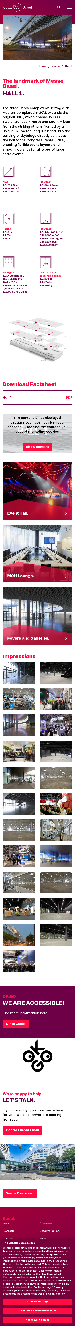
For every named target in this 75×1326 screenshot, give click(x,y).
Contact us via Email (22, 1130)
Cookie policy (56, 1293)
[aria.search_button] (58, 7)
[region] (37, 1282)
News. (6, 1223)
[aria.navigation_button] (69, 7)
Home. (43, 66)
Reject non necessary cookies (37, 1310)
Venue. (56, 66)
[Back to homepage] (17, 7)
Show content (37, 447)
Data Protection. (50, 1230)
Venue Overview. (19, 1193)
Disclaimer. (46, 1223)
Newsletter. (9, 1230)
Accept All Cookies (37, 1319)
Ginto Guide (15, 1024)
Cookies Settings (37, 1301)
